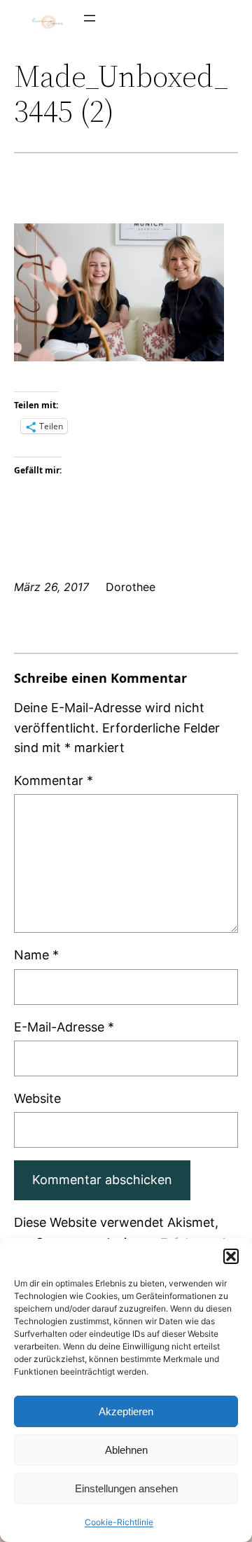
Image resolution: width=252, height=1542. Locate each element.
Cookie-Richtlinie (119, 1522)
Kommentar (53, 780)
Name (36, 954)
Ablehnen (126, 1450)
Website (37, 1098)
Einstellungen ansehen (126, 1488)
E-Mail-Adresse (64, 1027)
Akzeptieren (126, 1411)
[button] (231, 1256)
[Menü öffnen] (89, 18)
